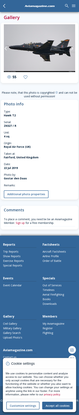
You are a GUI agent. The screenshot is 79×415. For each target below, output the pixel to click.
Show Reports (12, 256)
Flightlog (48, 333)
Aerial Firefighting (53, 294)
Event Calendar (12, 285)
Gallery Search (12, 333)
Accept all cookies (57, 405)
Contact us (9, 357)
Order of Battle (52, 261)
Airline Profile (51, 256)
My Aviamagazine (53, 323)
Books (47, 299)
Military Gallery (12, 328)
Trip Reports (10, 251)
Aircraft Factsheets (54, 251)
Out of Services (52, 285)
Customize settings (23, 405)
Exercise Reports (13, 261)
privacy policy (52, 394)
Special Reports (12, 265)
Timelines (48, 290)
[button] (7, 48)
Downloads (50, 304)
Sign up (20, 223)
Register (48, 328)
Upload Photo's (12, 337)
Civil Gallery (10, 323)
